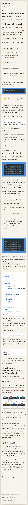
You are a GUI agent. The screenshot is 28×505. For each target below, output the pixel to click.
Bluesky (10, 500)
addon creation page (14, 390)
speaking (8, 6)
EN (15, 6)
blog (3, 6)
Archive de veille (7, 497)
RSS (15, 497)
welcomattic (6, 3)
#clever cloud (11, 486)
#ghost (4, 486)
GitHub (18, 497)
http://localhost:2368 (8, 57)
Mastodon (4, 500)
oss (13, 6)
